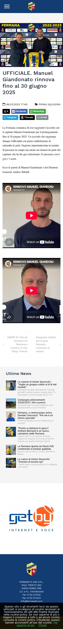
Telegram (12, 117)
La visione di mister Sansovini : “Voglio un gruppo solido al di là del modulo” (37, 384)
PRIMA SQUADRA (49, 104)
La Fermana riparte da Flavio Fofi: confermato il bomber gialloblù (36, 447)
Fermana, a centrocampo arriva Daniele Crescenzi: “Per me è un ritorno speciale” (35, 415)
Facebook (21, 111)
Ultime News (18, 373)
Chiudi (42, 625)
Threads (28, 117)
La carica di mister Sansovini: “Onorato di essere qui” (34, 460)
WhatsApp (38, 111)
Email (44, 117)
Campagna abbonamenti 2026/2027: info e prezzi (31, 401)
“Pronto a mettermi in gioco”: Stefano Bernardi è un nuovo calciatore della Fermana (33, 431)
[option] (31, 519)
